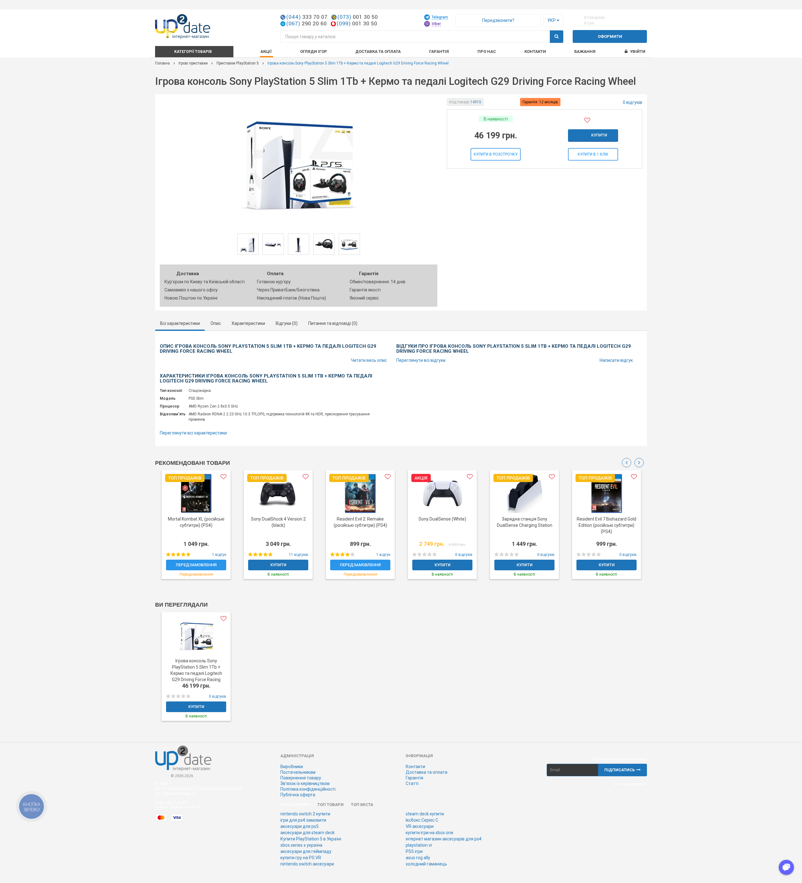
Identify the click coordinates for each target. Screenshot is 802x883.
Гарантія (414, 777)
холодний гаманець (426, 863)
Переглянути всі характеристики (193, 432)
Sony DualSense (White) (442, 518)
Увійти (637, 51)
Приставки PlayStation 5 (237, 63)
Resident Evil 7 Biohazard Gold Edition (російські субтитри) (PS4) (606, 525)
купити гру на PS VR (300, 857)
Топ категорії (295, 804)
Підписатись (619, 769)
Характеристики (248, 323)
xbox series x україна (301, 845)
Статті (412, 783)
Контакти (535, 51)
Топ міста (362, 804)
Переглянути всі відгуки (420, 360)
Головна (162, 63)
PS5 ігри (414, 851)
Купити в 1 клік (593, 154)
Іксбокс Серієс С (422, 820)
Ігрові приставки (193, 63)
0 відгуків (632, 102)
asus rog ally (418, 857)
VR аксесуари (420, 826)
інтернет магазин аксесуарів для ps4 (444, 838)
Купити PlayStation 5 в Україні (310, 838)
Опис (216, 323)
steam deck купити (425, 813)
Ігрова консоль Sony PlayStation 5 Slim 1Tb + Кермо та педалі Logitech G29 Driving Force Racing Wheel (196, 673)
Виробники (291, 766)
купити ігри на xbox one (429, 832)
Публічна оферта (297, 794)
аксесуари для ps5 (299, 826)
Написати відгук (616, 360)
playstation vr (419, 845)
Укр (552, 20)
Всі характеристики (180, 323)
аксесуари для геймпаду (305, 851)
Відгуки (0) (287, 323)
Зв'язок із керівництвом (305, 783)
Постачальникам (297, 772)
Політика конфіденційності (308, 789)
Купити (599, 135)
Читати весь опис (369, 360)
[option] (196, 527)
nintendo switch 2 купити (305, 813)
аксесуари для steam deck (307, 832)
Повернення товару (300, 777)
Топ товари (330, 804)
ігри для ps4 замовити (303, 820)
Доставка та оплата (426, 772)
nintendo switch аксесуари (307, 863)
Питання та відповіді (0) (332, 323)
